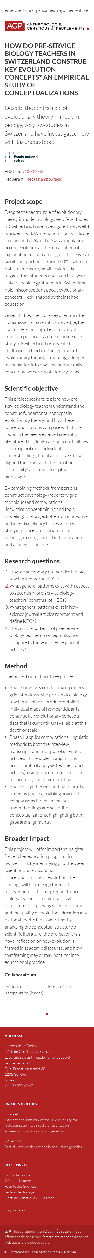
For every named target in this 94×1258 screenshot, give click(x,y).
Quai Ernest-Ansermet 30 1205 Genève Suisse (25, 1074)
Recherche (12, 10)
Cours (28, 10)
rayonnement (69, 10)
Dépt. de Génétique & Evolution (30, 1051)
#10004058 (32, 171)
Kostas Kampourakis (43, 179)
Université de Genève (21, 1045)
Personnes (45, 10)
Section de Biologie (19, 1192)
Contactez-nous (17, 1175)
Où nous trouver (18, 1180)
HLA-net (11, 1114)
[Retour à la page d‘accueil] (47, 26)
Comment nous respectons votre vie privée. (43, 1252)
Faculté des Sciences (20, 1186)
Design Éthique (57, 1231)
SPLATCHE (13, 1141)
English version (16, 1210)
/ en (87, 10)
